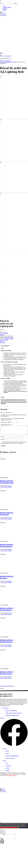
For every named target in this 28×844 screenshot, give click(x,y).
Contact (4, 10)
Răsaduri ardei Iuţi (10, 62)
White (6, 340)
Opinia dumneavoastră (6, 424)
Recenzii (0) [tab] (3, 342)
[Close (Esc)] (0, 821)
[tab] (14, 341)
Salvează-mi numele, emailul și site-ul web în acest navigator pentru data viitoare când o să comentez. (13, 442)
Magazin (5, 8)
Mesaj (1, 838)
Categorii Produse (7, 7)
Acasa (4, 6)
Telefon (2, 833)
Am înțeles (3, 827)
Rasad (3, 340)
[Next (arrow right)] (2, 822)
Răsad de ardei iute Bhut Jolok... (7, 686)
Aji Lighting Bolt (6, 338)
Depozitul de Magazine (11, 775)
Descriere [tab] (2, 341)
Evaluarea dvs (4, 422)
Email (2, 439)
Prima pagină (3, 62)
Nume (2, 436)
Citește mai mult (8, 485)
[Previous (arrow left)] (0, 822)
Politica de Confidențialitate (12, 827)
